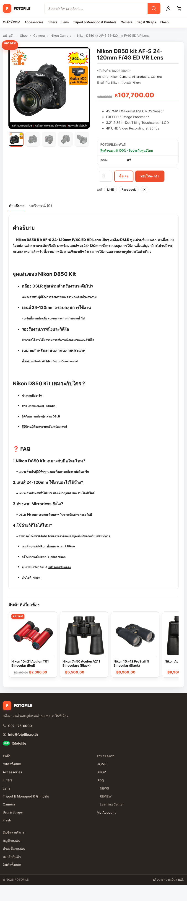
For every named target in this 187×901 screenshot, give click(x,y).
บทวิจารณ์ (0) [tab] (40, 205)
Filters (52, 22)
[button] (82, 55)
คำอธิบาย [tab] (16, 205)
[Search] (154, 8)
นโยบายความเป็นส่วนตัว (168, 879)
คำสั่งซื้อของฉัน (14, 849)
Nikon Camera (61, 35)
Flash (164, 22)
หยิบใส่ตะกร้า (149, 176)
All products (140, 76)
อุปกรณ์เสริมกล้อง (59, 567)
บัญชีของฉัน (11, 841)
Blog (100, 780)
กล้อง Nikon (58, 557)
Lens (65, 22)
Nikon (115, 82)
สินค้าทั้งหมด (11, 22)
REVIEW (106, 796)
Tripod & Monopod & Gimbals (95, 22)
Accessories (34, 22)
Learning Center (112, 804)
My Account (106, 812)
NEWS (104, 788)
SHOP (101, 772)
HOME (102, 764)
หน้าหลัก (8, 35)
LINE (110, 189)
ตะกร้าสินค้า (12, 857)
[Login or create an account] (168, 8)
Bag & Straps (146, 22)
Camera (126, 22)
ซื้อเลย (123, 176)
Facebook (129, 189)
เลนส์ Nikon (67, 546)
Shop (24, 35)
